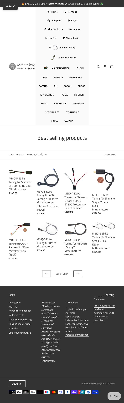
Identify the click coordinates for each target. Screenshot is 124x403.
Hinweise (13, 328)
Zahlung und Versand (20, 324)
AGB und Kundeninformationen (20, 308)
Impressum (15, 302)
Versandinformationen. (77, 335)
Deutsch (16, 384)
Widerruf (10, 6)
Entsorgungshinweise (20, 333)
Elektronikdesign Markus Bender (102, 383)
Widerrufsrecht (16, 315)
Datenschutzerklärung (20, 319)
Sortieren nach (16, 154)
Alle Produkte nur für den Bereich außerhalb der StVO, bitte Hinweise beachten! (104, 313)
